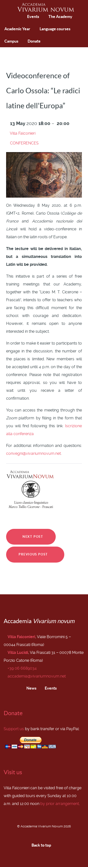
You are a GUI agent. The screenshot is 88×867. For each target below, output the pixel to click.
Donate (13, 713)
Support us (14, 728)
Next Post (32, 536)
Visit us (13, 772)
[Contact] (20, 17)
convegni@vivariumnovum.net (33, 453)
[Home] (8, 17)
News (31, 688)
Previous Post (34, 554)
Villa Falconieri (22, 133)
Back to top (42, 845)
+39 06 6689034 (22, 668)
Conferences (24, 143)
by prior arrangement (59, 803)
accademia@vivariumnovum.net (37, 676)
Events (50, 688)
